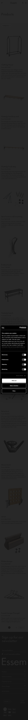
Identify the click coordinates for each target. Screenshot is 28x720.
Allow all (14, 380)
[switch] (24, 359)
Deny (14, 391)
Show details (19, 375)
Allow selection (14, 385)
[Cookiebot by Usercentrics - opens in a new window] (19, 328)
